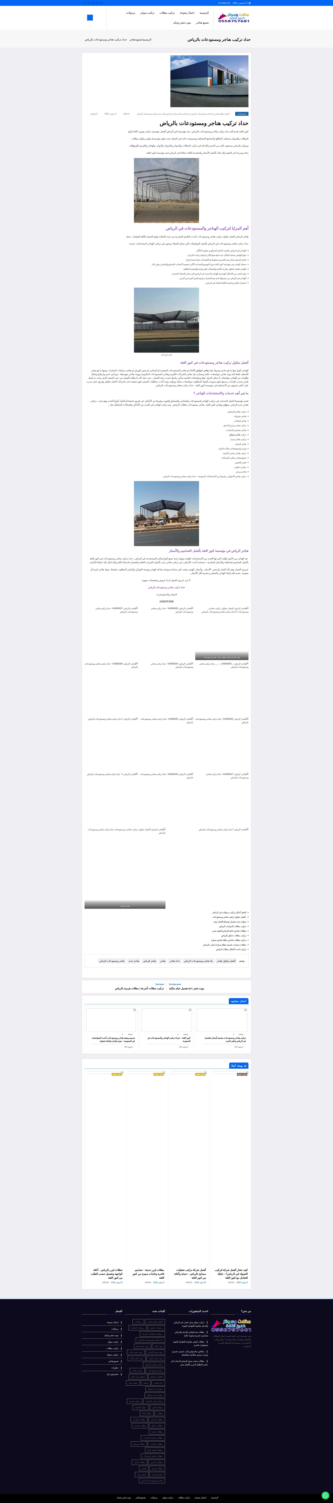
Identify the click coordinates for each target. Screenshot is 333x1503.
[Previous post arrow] (247, 987)
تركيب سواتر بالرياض (154, 1364)
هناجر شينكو (235, 434)
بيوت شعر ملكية (136, 1358)
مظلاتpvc (146, 1413)
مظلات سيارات (156, 1444)
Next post (159, 984)
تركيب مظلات (167, 13)
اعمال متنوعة (187, 13)
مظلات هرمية (157, 1468)
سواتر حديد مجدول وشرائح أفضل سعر (229, 921)
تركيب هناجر (137, 1370)
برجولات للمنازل (137, 1327)
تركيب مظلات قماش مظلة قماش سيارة (228, 940)
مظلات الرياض (157, 1419)
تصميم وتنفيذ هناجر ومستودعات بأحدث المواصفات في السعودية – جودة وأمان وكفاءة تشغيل (113, 1039)
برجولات (130, 13)
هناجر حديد (161, 114)
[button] (325, 1495)
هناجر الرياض (171, 114)
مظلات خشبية (157, 1431)
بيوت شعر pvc (142, 1346)
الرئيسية (204, 13)
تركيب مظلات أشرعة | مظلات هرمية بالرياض (139, 988)
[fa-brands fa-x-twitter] (96, 2)
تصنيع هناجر (202, 22)
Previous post (175, 984)
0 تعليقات (94, 114)
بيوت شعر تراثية (135, 1352)
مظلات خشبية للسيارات (153, 1437)
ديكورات (115, 1367)
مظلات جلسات (139, 1419)
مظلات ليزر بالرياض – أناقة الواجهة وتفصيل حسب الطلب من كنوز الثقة (107, 1273)
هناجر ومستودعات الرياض (146, 114)
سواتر (226, 404)
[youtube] (84, 2)
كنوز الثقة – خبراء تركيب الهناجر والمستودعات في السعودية (169, 1039)
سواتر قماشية (140, 1407)
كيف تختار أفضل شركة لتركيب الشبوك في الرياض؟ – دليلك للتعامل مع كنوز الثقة (231, 1273)
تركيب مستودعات (155, 1370)
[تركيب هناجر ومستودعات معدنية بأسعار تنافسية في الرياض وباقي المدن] (222, 1019)
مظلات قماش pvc (155, 1450)
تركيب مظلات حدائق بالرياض (233, 935)
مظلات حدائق (157, 1425)
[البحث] (102, 17)
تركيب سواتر (147, 13)
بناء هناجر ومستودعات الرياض (202, 114)
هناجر (179, 114)
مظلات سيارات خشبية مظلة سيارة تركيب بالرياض (224, 944)
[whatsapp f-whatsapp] (101, 2)
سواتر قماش (157, 1407)
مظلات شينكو (139, 1444)
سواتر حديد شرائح (155, 1389)
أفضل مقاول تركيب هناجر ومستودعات (229, 916)
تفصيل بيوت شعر (138, 1376)
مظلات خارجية (140, 1425)
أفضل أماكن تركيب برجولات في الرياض (229, 912)
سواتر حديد (133, 1383)
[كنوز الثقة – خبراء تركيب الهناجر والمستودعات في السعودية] (166, 1019)
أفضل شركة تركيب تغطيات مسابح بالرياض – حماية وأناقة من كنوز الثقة (190, 1273)
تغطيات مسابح (157, 1376)
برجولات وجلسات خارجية (152, 1334)
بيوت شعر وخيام (182, 22)
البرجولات (133, 145)
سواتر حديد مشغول (155, 1395)
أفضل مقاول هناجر (222, 114)
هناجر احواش (202, 370)
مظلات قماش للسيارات (153, 1456)
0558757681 (167, 601)
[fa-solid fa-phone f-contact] (92, 2)
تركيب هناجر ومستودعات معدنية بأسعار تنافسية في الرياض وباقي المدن (225, 1039)
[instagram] (88, 2)
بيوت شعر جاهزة (156, 1358)
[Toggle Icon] (90, 18)
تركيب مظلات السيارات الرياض (232, 926)
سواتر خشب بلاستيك (154, 1401)
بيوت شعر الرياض (155, 1352)
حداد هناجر (186, 114)
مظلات (160, 1413)
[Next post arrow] (86, 987)
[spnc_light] (97, 18)
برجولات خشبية (156, 1327)
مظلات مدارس (157, 1462)
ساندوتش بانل (113, 1374)
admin (126, 114)
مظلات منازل (139, 1462)
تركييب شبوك (242, 1074)
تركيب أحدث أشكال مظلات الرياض (231, 949)
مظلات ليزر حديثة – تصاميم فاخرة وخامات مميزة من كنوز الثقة (148, 1273)
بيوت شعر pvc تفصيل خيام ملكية (186, 988)
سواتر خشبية (134, 1401)
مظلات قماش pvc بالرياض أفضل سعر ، (228, 930)
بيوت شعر (158, 1346)
